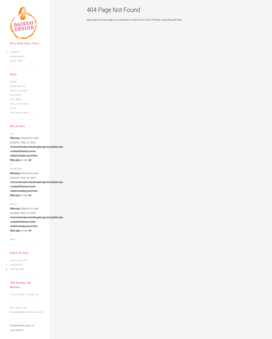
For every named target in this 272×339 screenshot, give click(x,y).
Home (13, 82)
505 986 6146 (18, 308)
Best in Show (18, 91)
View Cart (16, 61)
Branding (16, 169)
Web (12, 239)
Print (13, 204)
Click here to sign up (24, 294)
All (12, 134)
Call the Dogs (19, 104)
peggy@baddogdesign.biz (24, 312)
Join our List (19, 260)
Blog (13, 108)
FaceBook (16, 265)
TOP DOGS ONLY (19, 113)
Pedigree (16, 95)
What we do (18, 86)
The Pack (16, 99)
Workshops (17, 56)
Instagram (17, 269)
